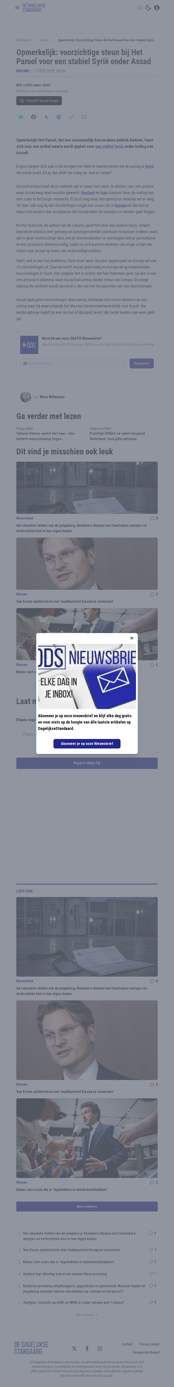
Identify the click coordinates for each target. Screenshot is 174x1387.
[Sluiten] (132, 638)
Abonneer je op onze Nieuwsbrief (87, 743)
